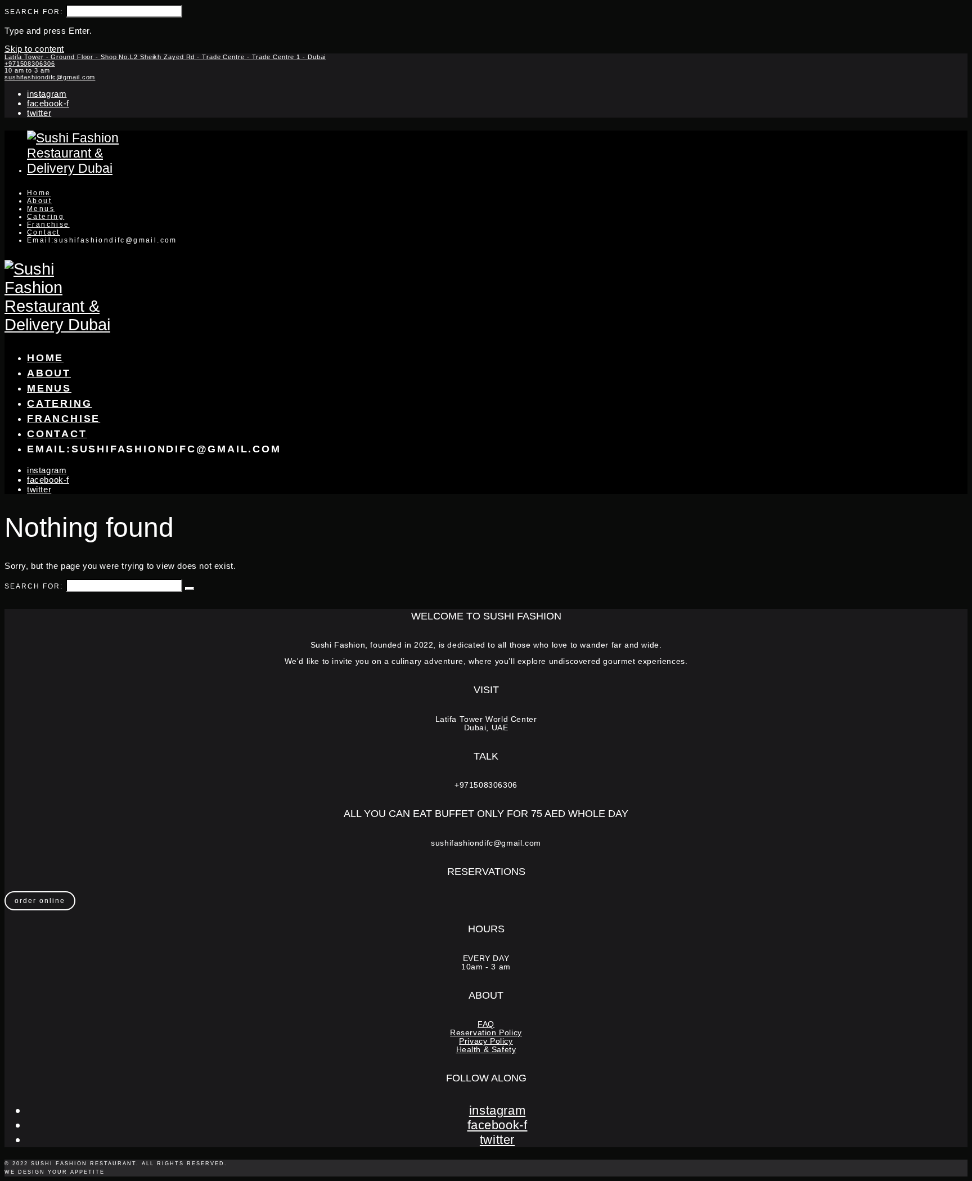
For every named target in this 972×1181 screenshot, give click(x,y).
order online (40, 901)
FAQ (486, 1024)
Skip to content (34, 48)
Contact (43, 232)
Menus (41, 209)
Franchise (48, 224)
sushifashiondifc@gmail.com (49, 77)
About (39, 201)
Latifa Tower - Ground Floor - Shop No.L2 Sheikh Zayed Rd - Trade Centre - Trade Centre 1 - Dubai (165, 56)
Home (39, 193)
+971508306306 (29, 63)
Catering (45, 217)
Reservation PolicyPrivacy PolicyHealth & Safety (486, 1041)
